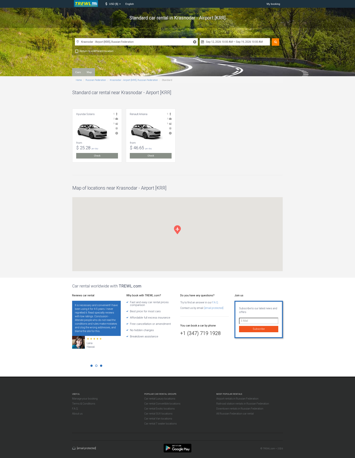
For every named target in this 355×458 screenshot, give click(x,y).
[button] (113, 4)
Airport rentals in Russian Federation (237, 398)
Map (89, 72)
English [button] (129, 3)
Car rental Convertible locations (162, 403)
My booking (273, 3)
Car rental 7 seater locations (160, 423)
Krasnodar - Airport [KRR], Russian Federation (134, 80)
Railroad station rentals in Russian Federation (242, 403)
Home (79, 80)
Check (97, 155)
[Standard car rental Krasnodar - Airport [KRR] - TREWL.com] (177, 447)
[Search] (275, 42)
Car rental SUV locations (158, 413)
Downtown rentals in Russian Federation (239, 408)
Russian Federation (96, 80)
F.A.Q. (215, 302)
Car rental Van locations (158, 418)
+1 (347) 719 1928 (200, 333)
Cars (78, 72)
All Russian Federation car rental (235, 413)
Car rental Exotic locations (159, 408)
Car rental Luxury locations (159, 398)
